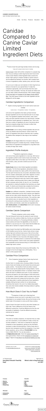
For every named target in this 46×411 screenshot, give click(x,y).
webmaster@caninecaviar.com (13, 348)
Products (30, 19)
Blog (25, 383)
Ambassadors (6, 393)
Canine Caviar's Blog (10, 14)
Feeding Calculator (28, 386)
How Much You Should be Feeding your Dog (28, 337)
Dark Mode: (41, 409)
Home (18, 19)
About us (5, 381)
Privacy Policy (6, 384)
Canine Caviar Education (30, 348)
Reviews (5, 383)
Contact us (5, 382)
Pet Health (38, 348)
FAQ (42, 19)
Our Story (24, 19)
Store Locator (27, 394)
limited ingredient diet (35, 351)
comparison (37, 349)
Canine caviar (31, 349)
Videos (25, 384)
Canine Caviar (9, 72)
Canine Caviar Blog (32, 334)
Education (37, 19)
